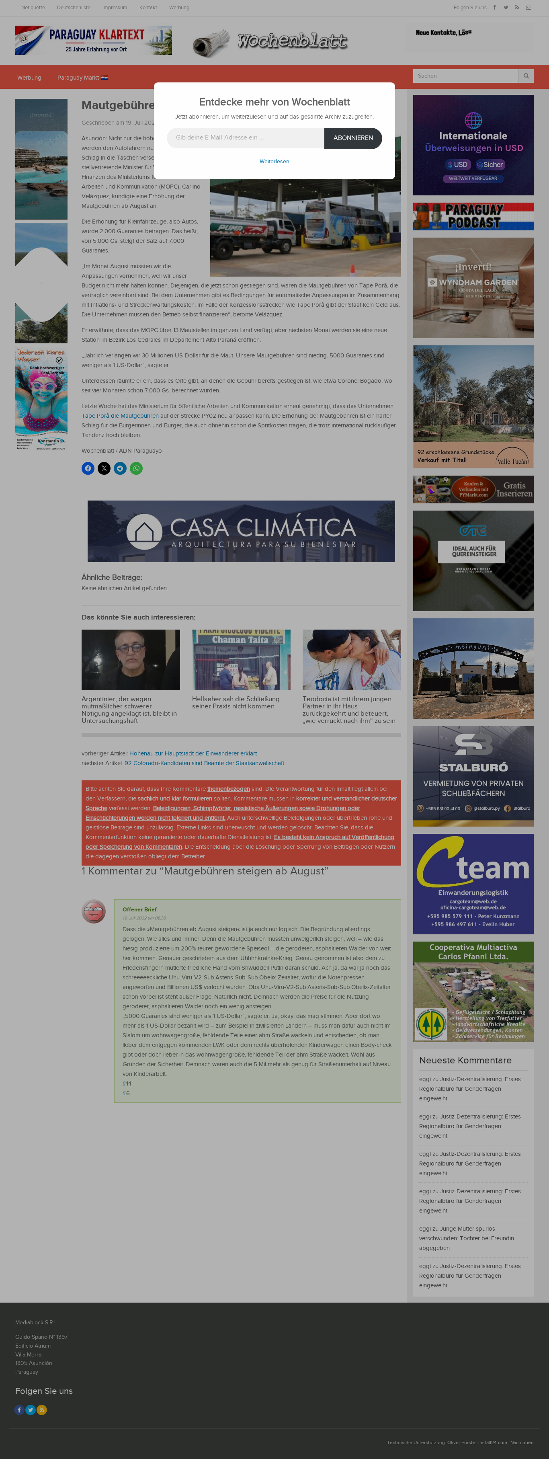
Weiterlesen (274, 161)
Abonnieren (353, 138)
